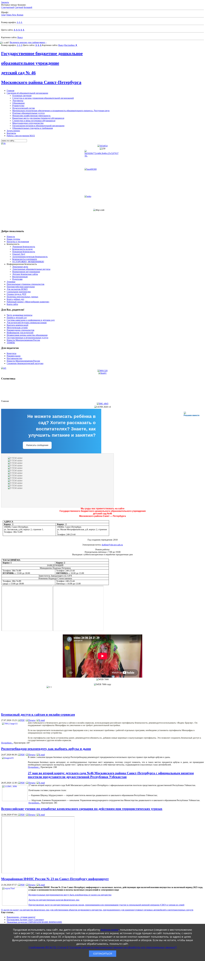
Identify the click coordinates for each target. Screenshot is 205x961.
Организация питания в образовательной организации (38, 125)
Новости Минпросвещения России (23, 340)
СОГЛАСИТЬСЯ (102, 953)
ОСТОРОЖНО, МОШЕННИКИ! (28, 261)
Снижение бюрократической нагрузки (25, 363)
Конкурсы (11, 353)
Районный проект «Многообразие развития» (28, 302)
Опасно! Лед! (18, 254)
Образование (18, 103)
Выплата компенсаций (17, 325)
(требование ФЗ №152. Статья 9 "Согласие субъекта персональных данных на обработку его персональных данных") (103, 947)
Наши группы (13, 239)
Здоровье (11, 281)
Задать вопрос (13, 130)
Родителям (17, 279)
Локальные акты (20, 266)
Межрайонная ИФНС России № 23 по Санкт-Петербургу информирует (55, 879)
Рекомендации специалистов (20, 330)
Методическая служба (17, 327)
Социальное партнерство (19, 291)
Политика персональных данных (22, 297)
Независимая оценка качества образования (27, 335)
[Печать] (30, 720)
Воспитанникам (20, 276)
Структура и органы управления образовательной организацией (43, 98)
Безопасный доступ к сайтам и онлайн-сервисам (38, 714)
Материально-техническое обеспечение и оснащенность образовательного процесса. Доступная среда (60, 110)
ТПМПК (11, 342)
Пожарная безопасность (23, 251)
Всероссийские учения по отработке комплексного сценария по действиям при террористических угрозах (81, 809)
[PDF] (21, 720)
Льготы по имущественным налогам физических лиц (53, 900)
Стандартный (7, 7)
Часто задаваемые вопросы (19, 315)
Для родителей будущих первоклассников (27, 322)
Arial (3, 15)
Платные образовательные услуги (28, 113)
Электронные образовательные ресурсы (31, 269)
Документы (17, 100)
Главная (10, 90)
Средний (19, 7)
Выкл (20, 37)
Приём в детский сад (17, 317)
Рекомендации (13, 356)
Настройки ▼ (70, 45)
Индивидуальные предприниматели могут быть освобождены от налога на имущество (69, 895)
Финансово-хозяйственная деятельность (31, 115)
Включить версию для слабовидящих (27, 42)
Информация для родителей (20, 332)
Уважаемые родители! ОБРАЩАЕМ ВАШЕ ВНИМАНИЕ (34, 922)
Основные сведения (21, 95)
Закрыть (5, 2)
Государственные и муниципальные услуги (27, 337)
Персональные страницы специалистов (25, 284)
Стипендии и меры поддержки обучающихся (33, 120)
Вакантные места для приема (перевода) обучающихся (38, 118)
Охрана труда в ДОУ (16, 294)
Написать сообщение (37, 445)
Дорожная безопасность (23, 246)
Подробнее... (7, 743)
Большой (28, 7)
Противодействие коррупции (21, 286)
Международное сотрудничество (28, 123)
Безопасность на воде (22, 249)
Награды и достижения (18, 241)
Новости (11, 236)
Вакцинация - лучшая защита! (21, 917)
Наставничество (14, 358)
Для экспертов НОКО (17, 289)
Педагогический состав (23, 108)
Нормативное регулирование (26, 271)
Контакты (11, 133)
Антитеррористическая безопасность (30, 256)
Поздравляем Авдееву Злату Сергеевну (25, 919)
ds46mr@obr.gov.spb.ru (112, 545)
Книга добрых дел (15, 299)
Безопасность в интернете (24, 259)
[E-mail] (41, 720)
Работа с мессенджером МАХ (21, 135)
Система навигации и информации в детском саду (31, 320)
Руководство (18, 105)
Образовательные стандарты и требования (32, 128)
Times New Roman (14, 15)
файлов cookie (110, 929)
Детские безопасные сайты (25, 274)
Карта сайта (12, 304)
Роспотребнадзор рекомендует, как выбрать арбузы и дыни (46, 749)
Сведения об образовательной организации (27, 93)
